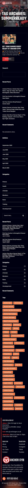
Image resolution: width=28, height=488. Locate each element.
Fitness (4, 182)
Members (5, 195)
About (4, 444)
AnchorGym (18, 303)
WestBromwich (8, 409)
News (4, 200)
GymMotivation (8, 365)
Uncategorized (6, 209)
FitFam (6, 332)
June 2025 (5, 155)
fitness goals (8, 343)
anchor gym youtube (10, 314)
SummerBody (7, 398)
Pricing (4, 447)
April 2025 (5, 164)
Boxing (16, 328)
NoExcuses (20, 387)
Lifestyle (5, 191)
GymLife (15, 358)
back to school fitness (10, 321)
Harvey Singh (7, 372)
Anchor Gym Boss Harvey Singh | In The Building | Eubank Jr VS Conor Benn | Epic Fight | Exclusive (13, 117)
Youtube (21, 452)
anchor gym (7, 303)
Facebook (22, 444)
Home (10, 22)
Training (4, 204)
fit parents (20, 350)
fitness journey (8, 350)
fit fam (14, 332)
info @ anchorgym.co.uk (11, 432)
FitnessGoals (19, 343)
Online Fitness (8, 390)
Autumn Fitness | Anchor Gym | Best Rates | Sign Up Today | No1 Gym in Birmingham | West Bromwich (12, 91)
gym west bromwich (9, 368)
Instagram (22, 447)
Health (4, 186)
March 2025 (5, 168)
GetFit (16, 354)
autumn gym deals (9, 317)
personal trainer (8, 394)
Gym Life (6, 358)
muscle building (8, 387)
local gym (18, 383)
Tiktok (21, 449)
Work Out (18, 409)
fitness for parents (9, 339)
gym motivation (8, 361)
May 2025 (5, 159)
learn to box (7, 383)
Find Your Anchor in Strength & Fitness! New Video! (13, 97)
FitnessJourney (8, 347)
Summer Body (19, 398)
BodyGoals (7, 328)
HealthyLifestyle (8, 376)
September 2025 (7, 146)
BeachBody (7, 325)
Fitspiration (7, 354)
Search (5, 69)
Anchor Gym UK (8, 307)
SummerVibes (8, 405)
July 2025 (5, 150)
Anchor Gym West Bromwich (12, 310)
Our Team (5, 449)
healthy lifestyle (8, 379)
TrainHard (18, 405)
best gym (17, 325)
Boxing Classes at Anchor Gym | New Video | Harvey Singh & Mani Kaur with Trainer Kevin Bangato (13, 109)
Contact (4, 452)
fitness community (17, 336)
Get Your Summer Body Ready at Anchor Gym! (11, 48)
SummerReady (8, 401)
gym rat (18, 365)
